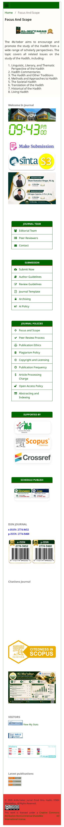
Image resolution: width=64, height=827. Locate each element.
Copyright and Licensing (34, 360)
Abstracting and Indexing (29, 395)
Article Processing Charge (30, 376)
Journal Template (29, 291)
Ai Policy (24, 306)
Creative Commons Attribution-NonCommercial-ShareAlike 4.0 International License (32, 816)
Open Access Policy (31, 386)
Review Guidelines (30, 284)
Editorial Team (28, 230)
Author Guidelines (30, 277)
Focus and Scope (29, 330)
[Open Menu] (6, 5)
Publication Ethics (30, 345)
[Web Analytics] (15, 724)
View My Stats (30, 724)
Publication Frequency (33, 367)
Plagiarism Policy (29, 352)
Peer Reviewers (28, 238)
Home (9, 12)
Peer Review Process (32, 338)
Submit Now (26, 269)
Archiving (25, 299)
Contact (24, 245)
